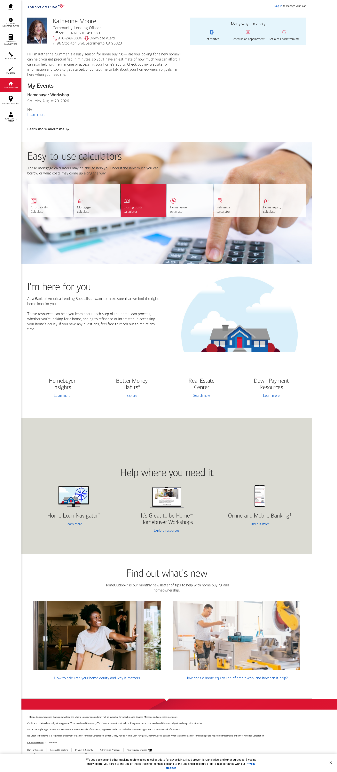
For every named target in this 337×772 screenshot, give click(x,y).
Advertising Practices (110, 750)
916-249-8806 (70, 38)
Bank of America (35, 750)
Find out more (243, 525)
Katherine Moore (35, 742)
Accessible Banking (59, 750)
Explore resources (166, 531)
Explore (132, 396)
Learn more (36, 114)
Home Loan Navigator (73, 516)
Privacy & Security (84, 750)
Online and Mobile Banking (258, 516)
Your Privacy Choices (137, 750)
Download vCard (102, 38)
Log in (278, 6)
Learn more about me (45, 129)
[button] (10, 22)
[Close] (330, 762)
